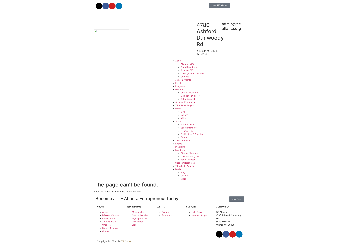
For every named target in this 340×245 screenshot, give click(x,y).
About (178, 60)
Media (178, 108)
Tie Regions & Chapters (192, 73)
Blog (183, 111)
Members (180, 89)
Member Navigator (190, 95)
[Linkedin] (119, 6)
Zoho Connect (188, 99)
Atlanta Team (187, 64)
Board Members (189, 67)
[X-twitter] (99, 6)
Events (178, 83)
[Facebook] (105, 6)
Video (183, 118)
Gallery (184, 115)
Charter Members (189, 92)
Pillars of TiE (187, 70)
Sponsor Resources (185, 102)
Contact (185, 76)
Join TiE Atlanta (183, 79)
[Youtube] (112, 6)
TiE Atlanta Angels (184, 105)
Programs (180, 86)
